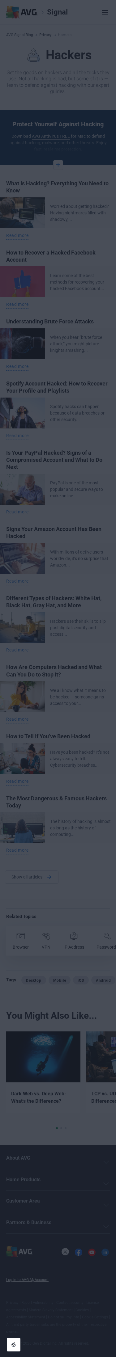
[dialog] (58, 678)
